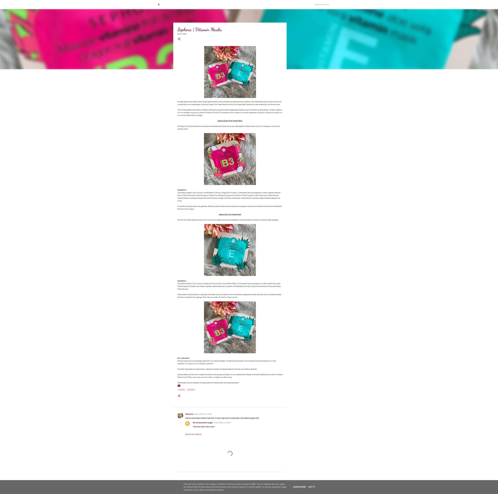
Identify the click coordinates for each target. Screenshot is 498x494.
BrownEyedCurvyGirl (179, 4)
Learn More (299, 487)
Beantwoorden (193, 434)
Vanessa (189, 414)
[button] (179, 39)
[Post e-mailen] (179, 387)
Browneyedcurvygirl (203, 422)
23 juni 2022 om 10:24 (203, 414)
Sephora (191, 390)
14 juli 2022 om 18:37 (222, 423)
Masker (181, 390)
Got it (311, 487)
